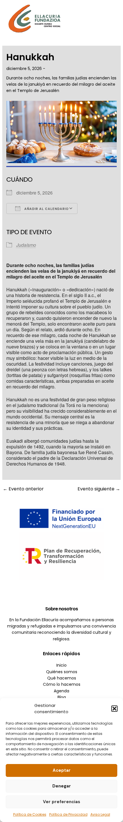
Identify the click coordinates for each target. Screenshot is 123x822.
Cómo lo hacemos (61, 684)
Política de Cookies (29, 814)
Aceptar (62, 770)
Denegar (61, 786)
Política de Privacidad (68, 814)
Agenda (61, 691)
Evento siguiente (99, 489)
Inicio (61, 665)
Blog (61, 697)
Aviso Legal (100, 814)
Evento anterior (23, 489)
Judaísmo (26, 245)
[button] (114, 708)
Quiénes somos (61, 672)
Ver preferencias (61, 802)
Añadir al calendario (46, 209)
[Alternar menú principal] (110, 18)
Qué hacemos (61, 678)
